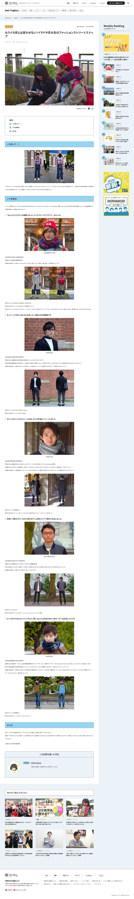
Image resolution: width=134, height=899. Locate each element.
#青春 (13, 42)
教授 (31, 10)
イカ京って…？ (16, 124)
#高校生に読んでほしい (22, 42)
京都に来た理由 (63, 880)
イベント (102, 3)
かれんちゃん (36, 763)
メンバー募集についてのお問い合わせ (112, 880)
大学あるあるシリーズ (53, 10)
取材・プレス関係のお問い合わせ (62, 884)
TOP (46, 875)
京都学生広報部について (50, 880)
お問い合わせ (47, 884)
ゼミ (44, 10)
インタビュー (93, 3)
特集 (68, 3)
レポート (37, 10)
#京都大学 (8, 42)
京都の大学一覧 (96, 880)
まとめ (14, 131)
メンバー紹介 (85, 880)
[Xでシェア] (92, 108)
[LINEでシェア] (88, 108)
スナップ (84, 3)
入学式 (81, 10)
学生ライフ (76, 3)
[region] (67, 10)
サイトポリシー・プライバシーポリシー (82, 884)
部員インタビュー (75, 880)
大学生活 (24, 10)
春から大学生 (73, 10)
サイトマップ (98, 884)
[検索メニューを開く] (128, 3)
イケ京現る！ (16, 127)
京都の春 (64, 10)
